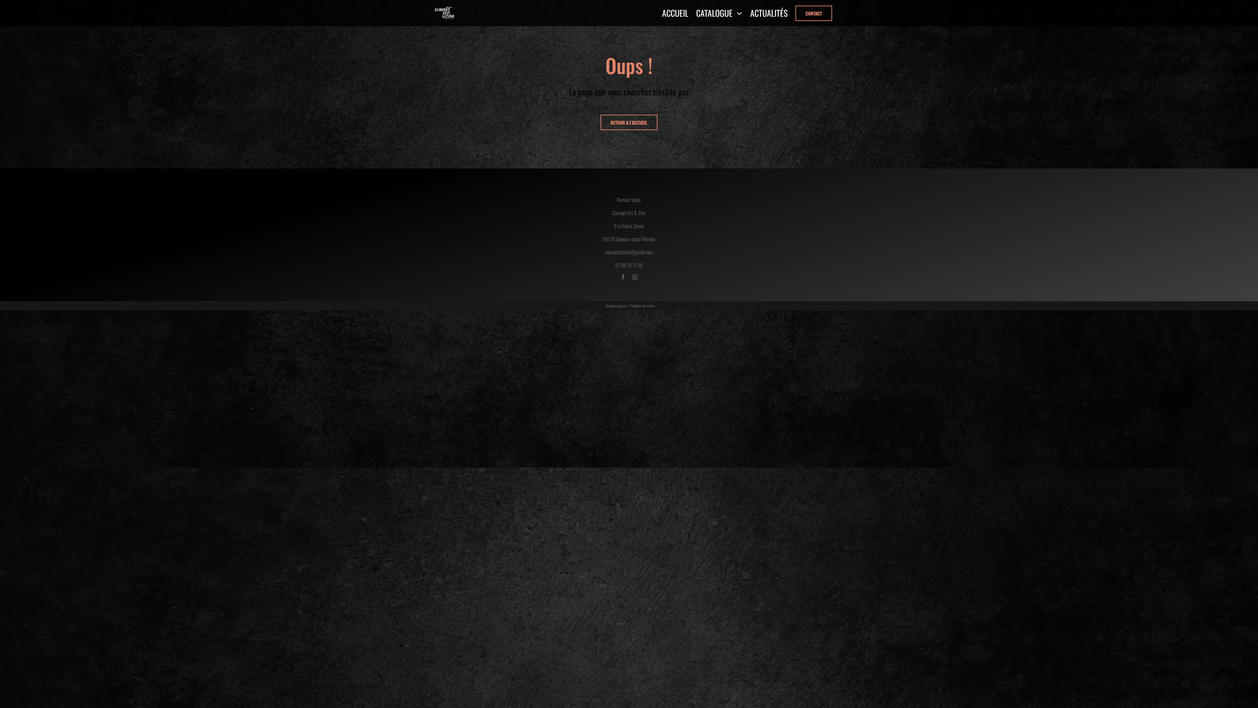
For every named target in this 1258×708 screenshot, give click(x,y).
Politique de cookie (642, 305)
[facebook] (623, 277)
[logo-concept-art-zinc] (444, 9)
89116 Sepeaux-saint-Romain (629, 239)
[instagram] (635, 277)
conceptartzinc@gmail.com (629, 252)
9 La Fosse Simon (629, 226)
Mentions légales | (617, 305)
